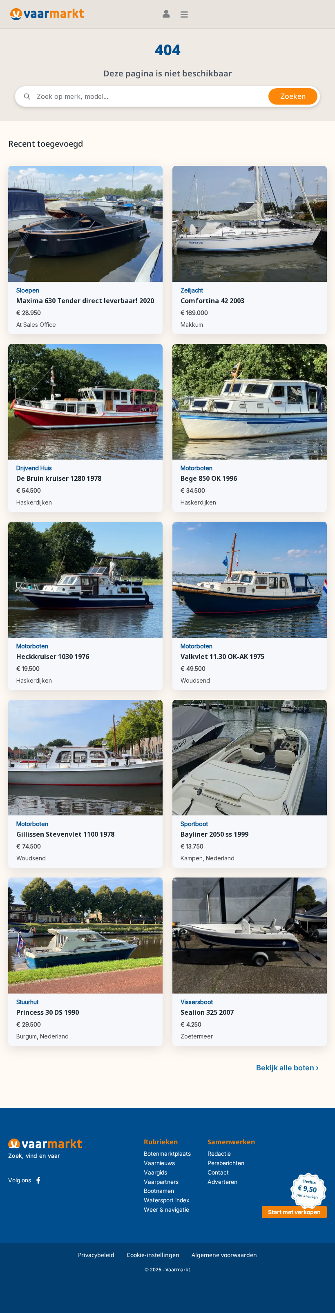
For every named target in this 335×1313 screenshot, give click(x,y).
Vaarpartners (161, 1181)
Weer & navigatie (166, 1209)
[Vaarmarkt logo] (47, 14)
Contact (218, 1172)
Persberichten (226, 1162)
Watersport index (167, 1200)
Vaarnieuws (159, 1162)
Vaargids (155, 1172)
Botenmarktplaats (167, 1153)
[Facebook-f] (38, 1180)
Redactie (219, 1153)
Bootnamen (159, 1190)
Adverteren (222, 1181)
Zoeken (293, 96)
